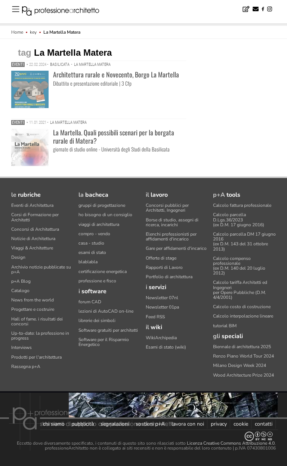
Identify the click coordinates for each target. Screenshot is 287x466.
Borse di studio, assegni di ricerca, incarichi (172, 222)
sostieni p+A (150, 423)
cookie (241, 423)
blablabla (88, 262)
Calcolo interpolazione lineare (243, 316)
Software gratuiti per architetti (108, 330)
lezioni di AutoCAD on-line (105, 311)
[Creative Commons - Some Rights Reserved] (143, 436)
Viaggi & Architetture (32, 248)
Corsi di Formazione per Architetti (35, 217)
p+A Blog (21, 281)
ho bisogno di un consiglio (105, 215)
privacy (219, 423)
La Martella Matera (92, 64)
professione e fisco (97, 281)
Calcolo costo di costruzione (242, 307)
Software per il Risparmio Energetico (103, 342)
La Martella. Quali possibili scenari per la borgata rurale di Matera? (113, 136)
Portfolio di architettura (169, 277)
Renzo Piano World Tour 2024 (243, 356)
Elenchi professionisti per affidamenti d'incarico (171, 236)
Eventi (18, 64)
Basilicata (60, 64)
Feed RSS (155, 317)
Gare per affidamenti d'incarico (176, 248)
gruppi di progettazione (101, 205)
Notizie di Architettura (33, 239)
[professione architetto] (65, 12)
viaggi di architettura (98, 224)
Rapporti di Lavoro (164, 267)
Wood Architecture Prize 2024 (243, 375)
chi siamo (54, 423)
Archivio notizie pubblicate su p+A (41, 269)
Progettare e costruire (32, 309)
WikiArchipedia (161, 338)
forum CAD (89, 302)
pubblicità (82, 423)
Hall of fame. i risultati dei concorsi (37, 321)
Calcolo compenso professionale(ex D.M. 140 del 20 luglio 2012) (239, 265)
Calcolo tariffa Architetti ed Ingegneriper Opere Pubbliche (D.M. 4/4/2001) (240, 289)
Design (18, 257)
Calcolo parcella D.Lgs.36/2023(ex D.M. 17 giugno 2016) (238, 219)
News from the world (32, 300)
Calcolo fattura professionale (242, 205)
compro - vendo (94, 234)
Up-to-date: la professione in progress (40, 335)
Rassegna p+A (25, 367)
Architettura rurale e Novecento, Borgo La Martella (116, 74)
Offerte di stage (161, 258)
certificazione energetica (102, 272)
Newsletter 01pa (162, 307)
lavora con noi (188, 423)
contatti (263, 423)
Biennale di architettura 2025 (242, 347)
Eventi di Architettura (32, 205)
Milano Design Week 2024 (239, 365)
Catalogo (20, 291)
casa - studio (91, 243)
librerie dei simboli (96, 321)
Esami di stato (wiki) (166, 347)
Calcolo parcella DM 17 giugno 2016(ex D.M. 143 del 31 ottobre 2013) (244, 241)
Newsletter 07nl (162, 298)
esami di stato (92, 252)
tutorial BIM (225, 326)
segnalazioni (115, 423)
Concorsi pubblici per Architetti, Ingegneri (167, 207)
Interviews (21, 347)
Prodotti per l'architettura (36, 357)
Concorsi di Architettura (35, 229)
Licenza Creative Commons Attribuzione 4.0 (231, 443)
